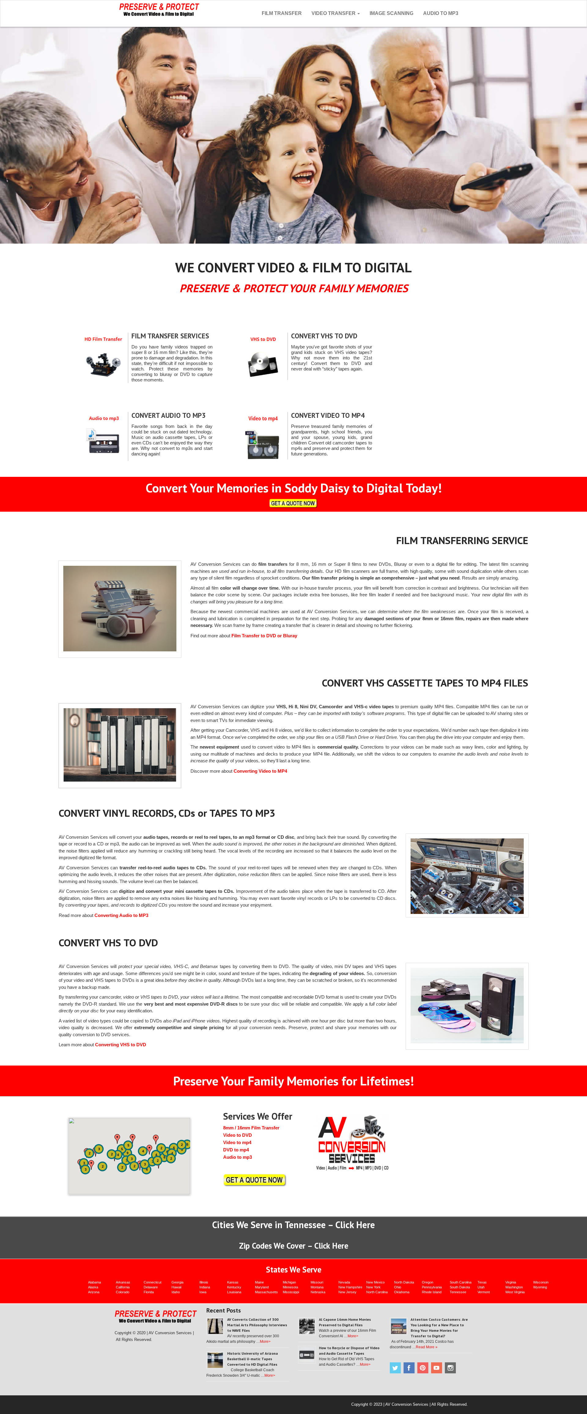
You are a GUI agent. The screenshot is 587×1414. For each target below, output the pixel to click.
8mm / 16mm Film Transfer (251, 1127)
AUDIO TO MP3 (440, 13)
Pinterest (422, 1367)
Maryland (262, 1287)
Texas (482, 1282)
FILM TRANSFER (282, 13)
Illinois (203, 1282)
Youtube (436, 1367)
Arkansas (123, 1282)
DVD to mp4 (236, 1149)
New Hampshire (350, 1287)
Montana (317, 1287)
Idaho (176, 1292)
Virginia (510, 1282)
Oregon (427, 1282)
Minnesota (290, 1287)
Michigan (289, 1282)
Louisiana (234, 1292)
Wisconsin (540, 1282)
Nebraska (318, 1292)
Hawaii (176, 1287)
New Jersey (347, 1292)
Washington (514, 1287)
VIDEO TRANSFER (334, 13)
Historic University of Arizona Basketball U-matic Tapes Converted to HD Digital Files (252, 1359)
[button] (117, 1139)
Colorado (122, 1292)
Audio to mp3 (237, 1157)
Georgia (177, 1282)
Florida (149, 1292)
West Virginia (515, 1292)
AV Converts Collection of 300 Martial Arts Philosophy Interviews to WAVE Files (257, 1325)
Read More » (426, 1347)
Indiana (204, 1287)
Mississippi (291, 1292)
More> (265, 1341)
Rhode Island (431, 1292)
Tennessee (458, 1292)
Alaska (93, 1287)
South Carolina (460, 1282)
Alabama (94, 1282)
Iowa (202, 1292)
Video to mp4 (237, 1142)
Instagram (450, 1367)
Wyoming (540, 1287)
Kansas (232, 1282)
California (123, 1287)
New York (373, 1287)
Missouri (317, 1282)
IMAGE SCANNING (391, 13)
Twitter (395, 1367)
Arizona (93, 1292)
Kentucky (234, 1287)
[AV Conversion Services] (159, 9)
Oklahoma (401, 1292)
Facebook (409, 1367)
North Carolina (377, 1292)
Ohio (397, 1287)
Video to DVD (237, 1135)
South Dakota (460, 1287)
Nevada (344, 1282)
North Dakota (404, 1282)
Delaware (151, 1287)
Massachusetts (266, 1292)
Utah (481, 1287)
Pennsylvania (432, 1287)
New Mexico (375, 1282)
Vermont (484, 1292)
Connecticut (152, 1282)
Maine (259, 1282)
